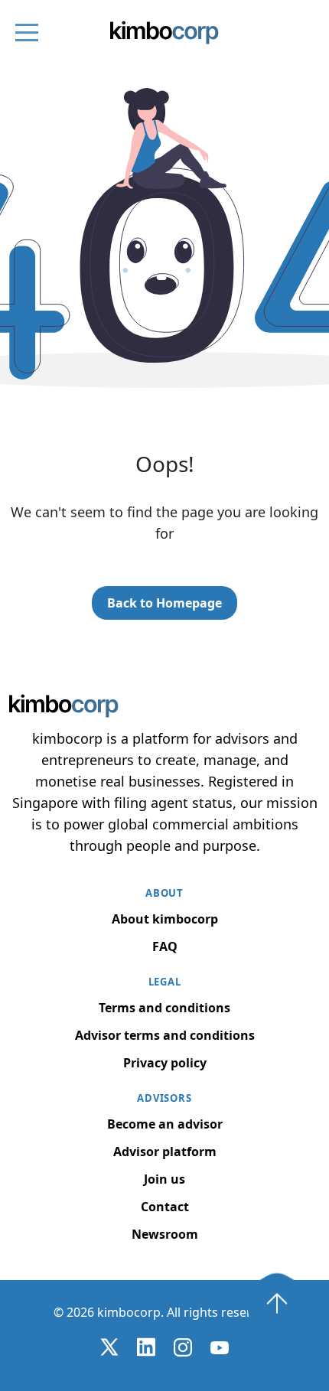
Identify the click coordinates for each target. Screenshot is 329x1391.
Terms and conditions (164, 1007)
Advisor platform (165, 1151)
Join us (164, 1179)
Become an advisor (165, 1124)
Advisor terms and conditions (165, 1035)
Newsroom (165, 1234)
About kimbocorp (165, 919)
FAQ (165, 946)
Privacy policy (165, 1062)
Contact (165, 1206)
